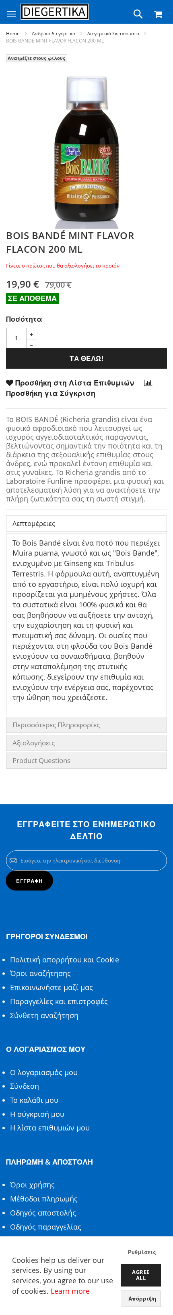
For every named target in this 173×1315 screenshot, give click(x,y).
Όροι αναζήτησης (40, 973)
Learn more (70, 1291)
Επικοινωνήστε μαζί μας (51, 987)
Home (13, 33)
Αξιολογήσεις (33, 742)
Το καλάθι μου (34, 1100)
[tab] (86, 523)
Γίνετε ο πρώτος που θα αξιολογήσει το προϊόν (62, 265)
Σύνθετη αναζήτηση (44, 1015)
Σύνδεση (24, 1086)
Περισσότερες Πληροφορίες (56, 724)
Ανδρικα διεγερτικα (53, 33)
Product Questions (41, 760)
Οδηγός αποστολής (43, 1213)
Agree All (141, 1275)
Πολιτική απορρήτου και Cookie (64, 959)
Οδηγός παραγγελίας (45, 1227)
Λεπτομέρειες (33, 523)
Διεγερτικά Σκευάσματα (113, 33)
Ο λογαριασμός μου (44, 1072)
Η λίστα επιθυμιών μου (50, 1127)
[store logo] (55, 12)
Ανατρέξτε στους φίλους (37, 58)
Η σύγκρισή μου (37, 1114)
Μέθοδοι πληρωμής (44, 1198)
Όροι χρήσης (32, 1184)
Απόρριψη (142, 1298)
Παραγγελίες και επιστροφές (59, 1001)
